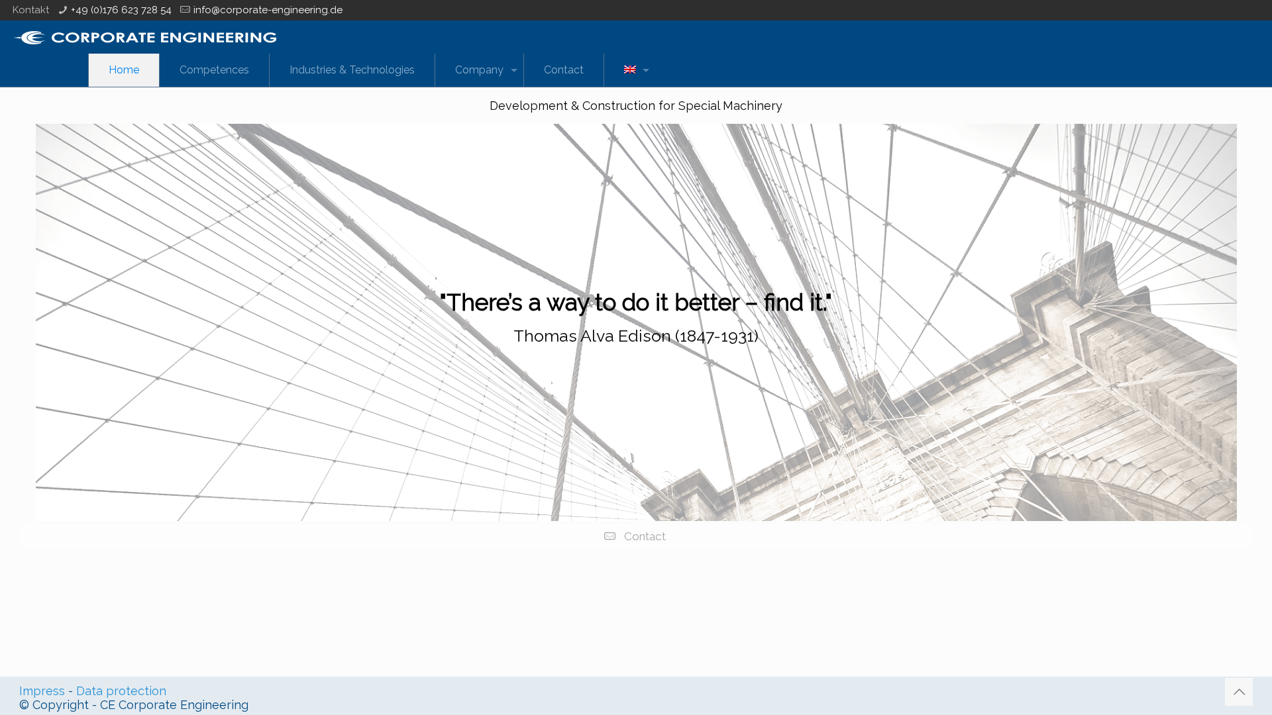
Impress (42, 691)
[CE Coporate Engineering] (144, 37)
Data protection (121, 691)
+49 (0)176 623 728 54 (121, 10)
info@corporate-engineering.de (268, 10)
